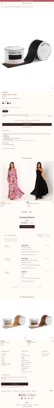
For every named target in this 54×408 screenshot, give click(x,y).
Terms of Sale (22, 391)
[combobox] (43, 235)
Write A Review (27, 226)
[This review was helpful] (31, 254)
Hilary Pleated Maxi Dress (6, 205)
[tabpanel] (27, 184)
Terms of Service (16, 391)
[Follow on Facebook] (22, 398)
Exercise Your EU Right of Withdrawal (6, 364)
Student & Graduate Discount (27, 362)
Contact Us (3, 355)
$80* (32, 0)
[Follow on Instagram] (25, 398)
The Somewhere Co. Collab (26, 371)
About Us (23, 353)
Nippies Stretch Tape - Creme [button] (34, 251)
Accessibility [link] (3, 362)
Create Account (45, 355)
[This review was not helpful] (34, 254)
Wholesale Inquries (25, 360)
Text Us (2, 357)
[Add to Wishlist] (26, 202)
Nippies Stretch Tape (5, 344)
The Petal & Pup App (25, 355)
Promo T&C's (28, 391)
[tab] (27, 158)
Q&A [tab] (30, 212)
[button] (15, 287)
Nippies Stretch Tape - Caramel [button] (34, 278)
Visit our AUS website (25, 366)
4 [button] (32, 287)
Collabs (22, 358)
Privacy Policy (34, 391)
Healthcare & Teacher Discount (25, 364)
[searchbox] (18, 235)
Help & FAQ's (3, 353)
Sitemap (23, 370)
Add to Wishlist (26, 127)
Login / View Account (46, 353)
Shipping (3, 358)
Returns (2, 360)
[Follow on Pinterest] (29, 398)
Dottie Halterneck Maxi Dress (33, 205)
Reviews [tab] (24, 212)
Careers (22, 357)
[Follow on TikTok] (32, 398)
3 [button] (28, 287)
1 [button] (21, 286)
